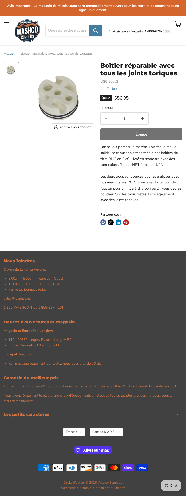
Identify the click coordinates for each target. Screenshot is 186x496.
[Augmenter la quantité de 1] (143, 118)
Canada (104, 432)
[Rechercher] (95, 30)
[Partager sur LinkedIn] (118, 222)
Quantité (106, 108)
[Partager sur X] (111, 222)
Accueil (9, 53)
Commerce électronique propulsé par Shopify (93, 488)
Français (72, 432)
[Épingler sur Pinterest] (126, 222)
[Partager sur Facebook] (103, 222)
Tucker (112, 88)
